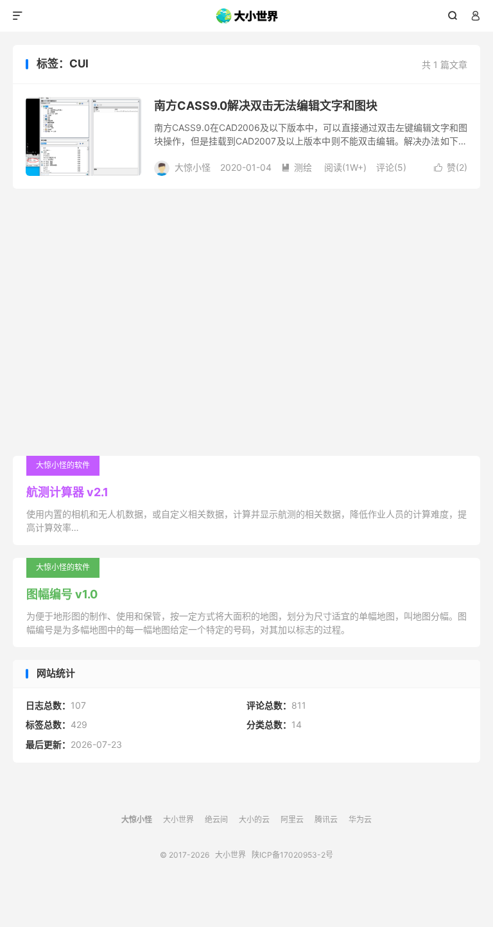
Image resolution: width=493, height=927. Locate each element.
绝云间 (216, 819)
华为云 (360, 819)
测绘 (296, 167)
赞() (450, 167)
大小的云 (254, 819)
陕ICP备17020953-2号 (292, 855)
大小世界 (247, 16)
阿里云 (292, 819)
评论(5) (391, 167)
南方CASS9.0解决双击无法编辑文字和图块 (265, 105)
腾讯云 (326, 819)
